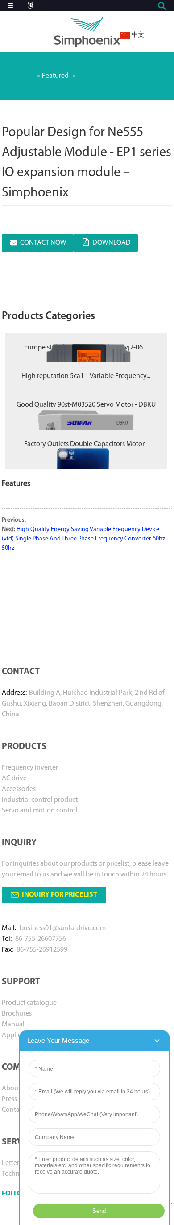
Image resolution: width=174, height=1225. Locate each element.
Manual (13, 1024)
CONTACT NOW (43, 243)
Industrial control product (40, 800)
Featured (55, 76)
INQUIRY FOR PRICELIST (59, 894)
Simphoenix (17, 75)
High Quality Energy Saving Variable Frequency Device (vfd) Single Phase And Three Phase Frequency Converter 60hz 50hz (83, 539)
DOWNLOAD (111, 243)
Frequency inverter (30, 767)
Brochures (17, 1013)
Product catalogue (29, 1003)
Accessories (19, 789)
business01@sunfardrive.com (63, 928)
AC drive (14, 778)
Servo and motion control (40, 810)
